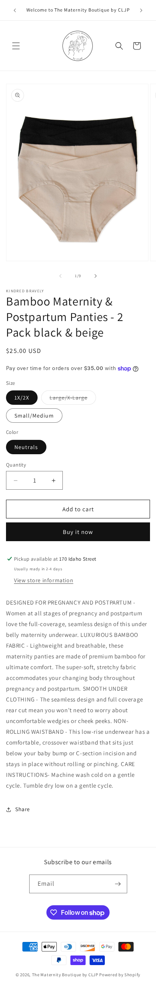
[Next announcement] (141, 10)
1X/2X (21, 397)
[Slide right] (95, 276)
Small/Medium (34, 415)
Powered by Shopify (119, 974)
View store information (43, 580)
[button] (16, 46)
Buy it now (78, 532)
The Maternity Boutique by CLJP (65, 974)
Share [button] (22, 809)
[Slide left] (60, 276)
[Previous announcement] (15, 10)
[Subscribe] (118, 884)
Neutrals (26, 447)
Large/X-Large (73, 399)
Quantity (16, 464)
